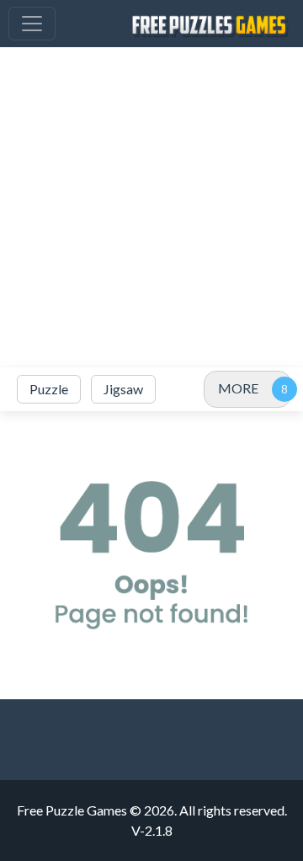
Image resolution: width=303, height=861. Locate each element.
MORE (238, 388)
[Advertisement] (151, 207)
